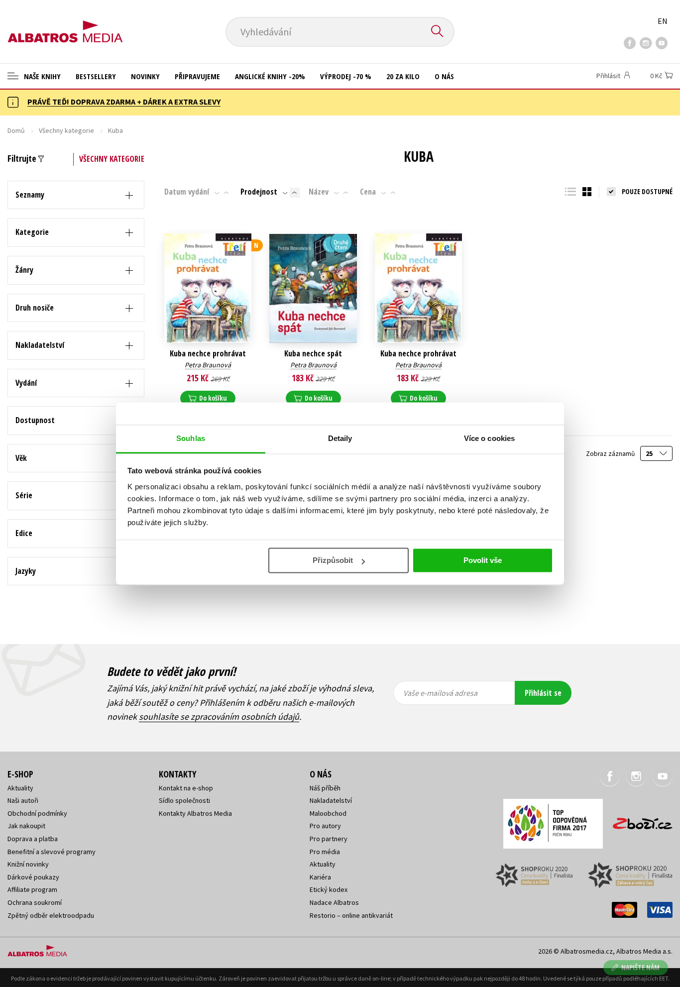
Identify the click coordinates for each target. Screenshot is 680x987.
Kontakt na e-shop (186, 787)
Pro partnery (328, 838)
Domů (16, 130)
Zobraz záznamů (611, 453)
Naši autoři (22, 800)
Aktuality (20, 787)
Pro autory (325, 825)
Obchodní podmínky (37, 813)
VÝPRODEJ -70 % (345, 76)
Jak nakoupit (26, 825)
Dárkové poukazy (33, 877)
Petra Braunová (208, 364)
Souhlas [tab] (190, 438)
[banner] (65, 23)
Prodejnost (258, 192)
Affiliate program (32, 889)
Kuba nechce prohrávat (208, 353)
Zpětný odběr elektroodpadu (50, 915)
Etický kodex (328, 889)
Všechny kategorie (66, 130)
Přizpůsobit (333, 560)
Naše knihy (41, 76)
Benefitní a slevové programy (51, 851)
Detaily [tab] (340, 438)
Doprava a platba (32, 838)
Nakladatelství (331, 800)
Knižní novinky (28, 864)
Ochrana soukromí (34, 902)
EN (663, 21)
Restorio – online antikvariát (351, 915)
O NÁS (444, 76)
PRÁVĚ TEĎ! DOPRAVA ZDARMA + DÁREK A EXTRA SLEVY (124, 102)
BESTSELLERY (96, 76)
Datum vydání (186, 192)
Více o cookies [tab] (489, 438)
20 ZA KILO (403, 76)
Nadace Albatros (334, 902)
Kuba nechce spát (313, 353)
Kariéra (320, 877)
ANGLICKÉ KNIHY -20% (270, 76)
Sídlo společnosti (184, 800)
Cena (368, 192)
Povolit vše (482, 560)
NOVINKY (145, 76)
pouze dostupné (647, 191)
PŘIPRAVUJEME (197, 76)
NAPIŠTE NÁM (640, 967)
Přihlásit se (543, 692)
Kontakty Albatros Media (195, 813)
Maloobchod (328, 813)
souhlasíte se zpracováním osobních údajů (219, 716)
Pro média (325, 851)
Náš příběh (325, 787)
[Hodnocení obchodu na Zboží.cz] (638, 820)
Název (319, 192)
